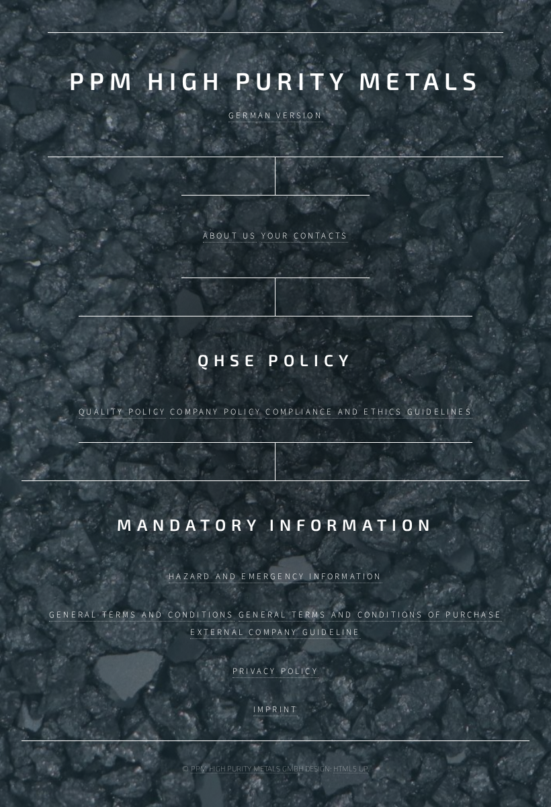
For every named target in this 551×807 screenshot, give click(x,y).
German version (275, 116)
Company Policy (215, 412)
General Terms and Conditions (142, 615)
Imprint (275, 710)
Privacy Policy (275, 671)
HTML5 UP (350, 768)
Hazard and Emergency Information (275, 576)
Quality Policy (122, 412)
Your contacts (305, 236)
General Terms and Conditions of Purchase (370, 615)
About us (230, 236)
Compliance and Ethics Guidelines (368, 412)
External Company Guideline (275, 632)
